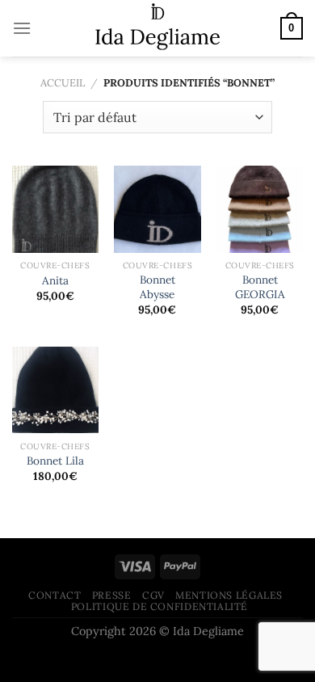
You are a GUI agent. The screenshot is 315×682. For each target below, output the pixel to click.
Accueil (62, 83)
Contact (54, 595)
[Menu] (22, 28)
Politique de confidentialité (159, 606)
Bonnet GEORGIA (260, 287)
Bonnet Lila (55, 461)
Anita (55, 281)
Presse (112, 595)
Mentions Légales (229, 595)
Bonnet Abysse (157, 287)
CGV (153, 595)
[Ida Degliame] (158, 28)
